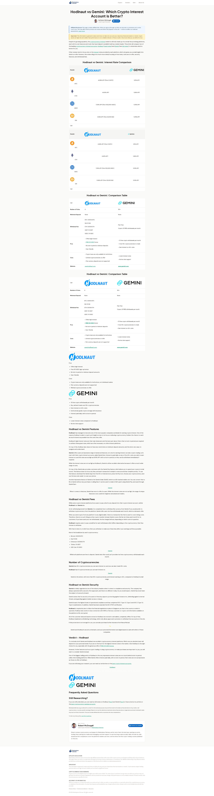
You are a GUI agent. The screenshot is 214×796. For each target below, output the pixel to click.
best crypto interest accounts (121, 663)
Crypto (120, 2)
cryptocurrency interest (97, 42)
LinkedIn (117, 21)
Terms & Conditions (82, 788)
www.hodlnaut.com (90, 266)
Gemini (117, 46)
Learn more (81, 31)
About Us (141, 2)
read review (107, 46)
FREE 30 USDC (90, 242)
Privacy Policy (72, 788)
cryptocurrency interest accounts (86, 46)
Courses (128, 2)
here (110, 702)
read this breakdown (86, 716)
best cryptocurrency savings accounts (83, 704)
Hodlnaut (100, 46)
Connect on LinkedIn (136, 725)
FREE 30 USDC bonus (107, 646)
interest (96, 52)
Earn (134, 2)
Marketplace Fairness (97, 727)
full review (125, 46)
